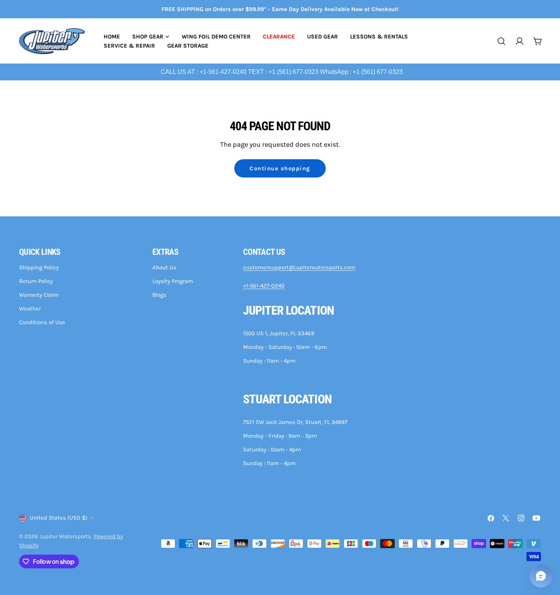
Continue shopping (280, 168)
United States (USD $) (58, 517)
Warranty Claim (39, 294)
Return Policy (36, 281)
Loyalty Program (172, 281)
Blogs (159, 294)
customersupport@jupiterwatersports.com (299, 267)
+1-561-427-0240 (264, 285)
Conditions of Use (42, 322)
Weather (30, 308)
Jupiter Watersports (65, 536)
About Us (164, 267)
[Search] (501, 41)
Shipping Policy (39, 267)
